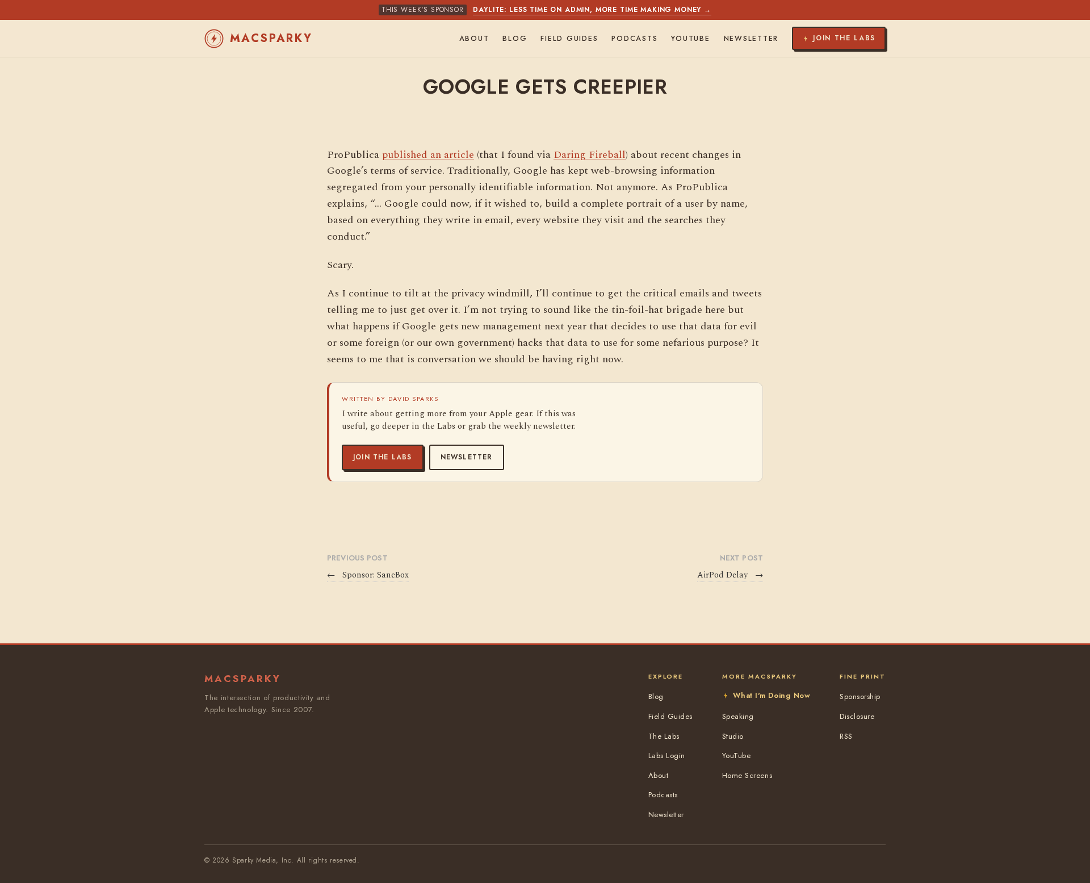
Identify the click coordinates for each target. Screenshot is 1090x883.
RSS (846, 736)
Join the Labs (382, 457)
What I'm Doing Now (771, 695)
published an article (428, 154)
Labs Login (666, 755)
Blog (514, 39)
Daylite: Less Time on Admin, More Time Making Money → (592, 10)
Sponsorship (860, 696)
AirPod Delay (730, 575)
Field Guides (569, 39)
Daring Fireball (590, 154)
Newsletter (467, 457)
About (474, 39)
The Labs (664, 736)
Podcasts (634, 39)
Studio (733, 736)
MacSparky (271, 38)
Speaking (738, 716)
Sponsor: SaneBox (368, 575)
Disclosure (857, 716)
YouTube (690, 39)
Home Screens (747, 775)
